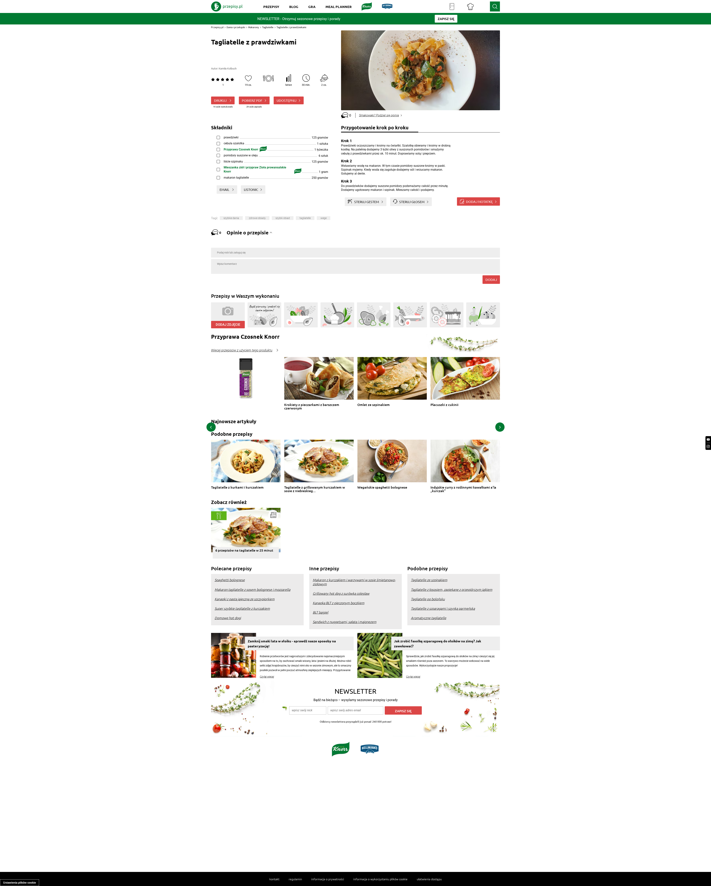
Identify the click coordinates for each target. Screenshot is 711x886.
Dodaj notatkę (479, 201)
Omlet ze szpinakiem (373, 405)
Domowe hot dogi (228, 618)
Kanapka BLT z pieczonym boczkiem (338, 603)
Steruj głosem (412, 202)
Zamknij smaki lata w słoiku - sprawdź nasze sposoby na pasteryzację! (292, 643)
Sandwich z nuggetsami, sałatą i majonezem (344, 622)
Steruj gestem (366, 202)
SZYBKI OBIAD (283, 218)
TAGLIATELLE (305, 218)
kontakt (274, 878)
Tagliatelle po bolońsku (428, 599)
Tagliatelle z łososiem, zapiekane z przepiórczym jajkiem (451, 589)
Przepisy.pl (217, 27)
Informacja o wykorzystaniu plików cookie (380, 878)
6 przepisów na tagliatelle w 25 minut (244, 550)
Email (225, 189)
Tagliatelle (267, 27)
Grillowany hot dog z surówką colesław (341, 593)
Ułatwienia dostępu (429, 878)
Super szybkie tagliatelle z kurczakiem (242, 608)
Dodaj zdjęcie (228, 324)
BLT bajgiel (320, 612)
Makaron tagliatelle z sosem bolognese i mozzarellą (252, 589)
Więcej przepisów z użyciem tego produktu (241, 350)
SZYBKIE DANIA (231, 218)
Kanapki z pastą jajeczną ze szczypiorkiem (245, 599)
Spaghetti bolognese (230, 580)
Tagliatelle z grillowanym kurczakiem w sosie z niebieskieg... (314, 489)
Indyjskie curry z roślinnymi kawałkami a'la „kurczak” (463, 489)
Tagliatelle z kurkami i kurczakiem (237, 487)
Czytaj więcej (267, 676)
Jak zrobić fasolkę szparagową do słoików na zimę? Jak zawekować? (437, 643)
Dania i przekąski (236, 27)
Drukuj (220, 100)
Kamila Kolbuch (228, 68)
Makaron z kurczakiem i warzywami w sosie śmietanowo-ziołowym (354, 582)
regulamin (295, 878)
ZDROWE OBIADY (257, 218)
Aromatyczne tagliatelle (428, 618)
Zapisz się (403, 711)
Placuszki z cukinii (444, 405)
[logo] (227, 6)
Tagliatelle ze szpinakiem (429, 580)
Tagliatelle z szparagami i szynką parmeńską (443, 608)
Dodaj (491, 279)
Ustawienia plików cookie (19, 882)
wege (324, 218)
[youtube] (708, 439)
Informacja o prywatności (327, 878)
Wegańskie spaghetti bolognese (382, 487)
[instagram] (708, 446)
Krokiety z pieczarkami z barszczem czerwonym (311, 406)
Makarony (253, 27)
